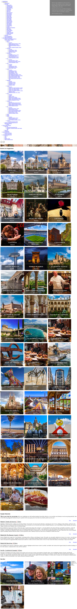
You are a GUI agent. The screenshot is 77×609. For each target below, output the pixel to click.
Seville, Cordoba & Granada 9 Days (11, 550)
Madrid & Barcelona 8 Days (8, 543)
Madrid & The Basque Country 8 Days (12, 535)
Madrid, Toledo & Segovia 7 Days (10, 522)
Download (75, 520)
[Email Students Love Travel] (1, 142)
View (70, 520)
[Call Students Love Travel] (4, 142)
